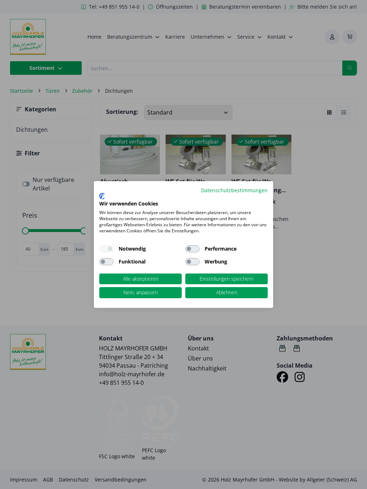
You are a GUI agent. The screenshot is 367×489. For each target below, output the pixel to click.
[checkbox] (192, 248)
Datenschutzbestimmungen (234, 190)
